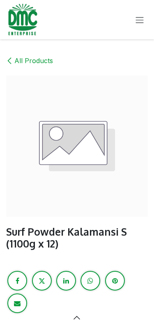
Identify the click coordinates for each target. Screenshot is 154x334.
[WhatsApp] (90, 281)
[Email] (17, 303)
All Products (33, 61)
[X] (42, 281)
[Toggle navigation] (139, 19)
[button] (77, 317)
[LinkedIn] (66, 281)
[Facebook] (17, 281)
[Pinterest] (115, 281)
